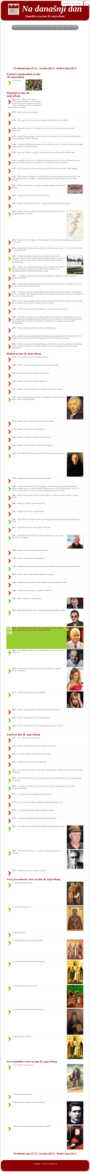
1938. (14, 550)
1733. (14, 389)
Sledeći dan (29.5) (66, 68)
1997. (14, 301)
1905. (14, 152)
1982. (14, 240)
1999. (14, 317)
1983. (14, 718)
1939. (14, 558)
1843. (14, 754)
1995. (14, 276)
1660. (14, 365)
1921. (14, 519)
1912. (14, 511)
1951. (14, 598)
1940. (14, 176)
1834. (14, 144)
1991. (14, 267)
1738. (14, 397)
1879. (14, 453)
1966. (14, 650)
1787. (14, 746)
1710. (14, 381)
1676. (14, 373)
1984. (14, 726)
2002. (14, 336)
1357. (14, 112)
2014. (14, 870)
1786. (14, 437)
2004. (14, 344)
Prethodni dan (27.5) (25, 68)
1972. (14, 794)
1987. (14, 256)
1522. (14, 120)
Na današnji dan (51, 1164)
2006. (14, 851)
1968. (14, 668)
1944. (14, 566)
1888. (14, 495)
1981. (14, 810)
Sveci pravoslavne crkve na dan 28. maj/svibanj (33, 879)
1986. (14, 248)
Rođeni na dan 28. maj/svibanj (24, 353)
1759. (14, 421)
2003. (14, 826)
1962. (14, 610)
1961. (14, 185)
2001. (14, 328)
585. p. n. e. (16, 99)
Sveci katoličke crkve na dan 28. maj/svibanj (32, 1061)
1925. (14, 527)
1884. (14, 486)
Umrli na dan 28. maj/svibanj (23, 734)
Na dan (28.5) (46, 68)
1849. (14, 762)
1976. (14, 203)
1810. (14, 445)
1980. (14, 710)
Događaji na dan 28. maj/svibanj (18, 94)
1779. (14, 429)
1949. (14, 590)
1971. (14, 195)
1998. (14, 309)
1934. (14, 160)
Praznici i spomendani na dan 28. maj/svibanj (23, 75)
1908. (14, 503)
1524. (14, 357)
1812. (14, 136)
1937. (14, 168)
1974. (14, 692)
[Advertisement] (45, 48)
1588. (14, 128)
